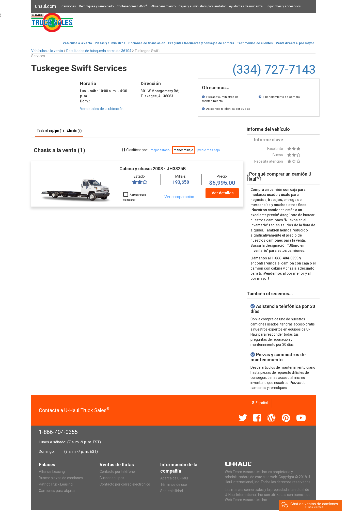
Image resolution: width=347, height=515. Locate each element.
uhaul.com (45, 6)
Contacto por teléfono (117, 472)
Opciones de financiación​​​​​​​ (146, 43)
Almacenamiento (163, 6)
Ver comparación (179, 196)
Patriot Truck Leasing (56, 484)
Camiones (68, 6)
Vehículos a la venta (77, 43)
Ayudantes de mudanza (246, 6)
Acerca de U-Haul (174, 478)
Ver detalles (223, 193)
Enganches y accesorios (283, 6)
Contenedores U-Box (132, 6)
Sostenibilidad (171, 491)
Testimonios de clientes (255, 43)
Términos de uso (173, 484)
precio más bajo (208, 150)
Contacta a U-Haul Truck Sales (74, 410)
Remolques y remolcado (96, 6)
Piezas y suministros (110, 43)
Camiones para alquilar (57, 491)
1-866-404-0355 (58, 432)
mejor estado (160, 150)
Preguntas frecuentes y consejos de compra (201, 43)
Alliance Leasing (52, 472)
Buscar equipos (112, 478)
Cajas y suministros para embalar (202, 6)
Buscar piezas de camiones (61, 478)
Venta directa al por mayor (295, 43)
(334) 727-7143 (274, 69)
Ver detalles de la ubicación (101, 109)
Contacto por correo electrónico (125, 484)
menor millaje (183, 150)
